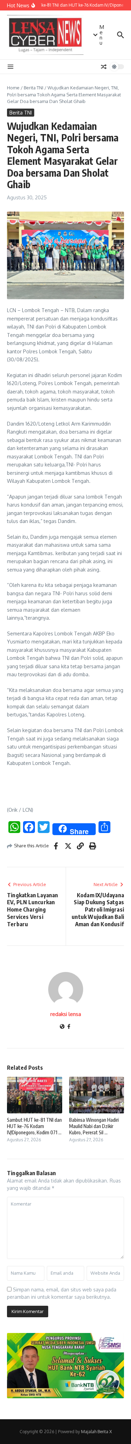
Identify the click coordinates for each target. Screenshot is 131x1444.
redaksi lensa (65, 1014)
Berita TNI (33, 87)
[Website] (62, 1027)
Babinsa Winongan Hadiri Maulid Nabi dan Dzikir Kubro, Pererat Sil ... (94, 1126)
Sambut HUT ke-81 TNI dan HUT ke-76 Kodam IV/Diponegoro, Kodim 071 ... (34, 1126)
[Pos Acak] (104, 66)
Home (13, 87)
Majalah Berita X (96, 1431)
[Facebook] (68, 1027)
